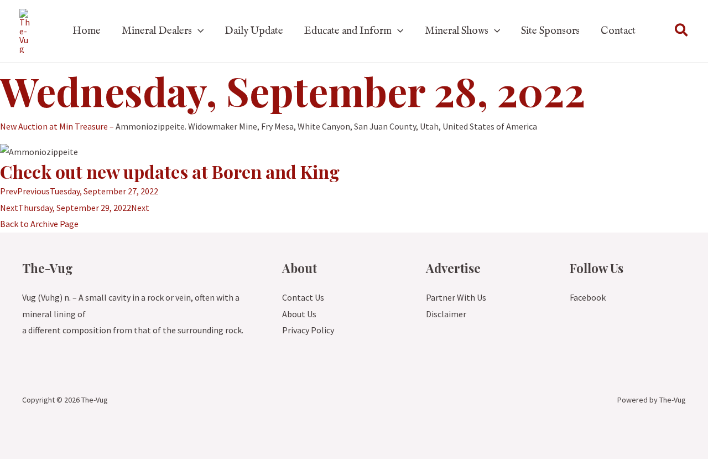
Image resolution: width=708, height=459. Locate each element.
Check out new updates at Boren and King (170, 171)
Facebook (588, 297)
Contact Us (303, 297)
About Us (299, 313)
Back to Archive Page (39, 223)
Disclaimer (446, 313)
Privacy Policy (308, 330)
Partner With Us (456, 297)
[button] (198, 31)
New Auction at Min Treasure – (57, 126)
